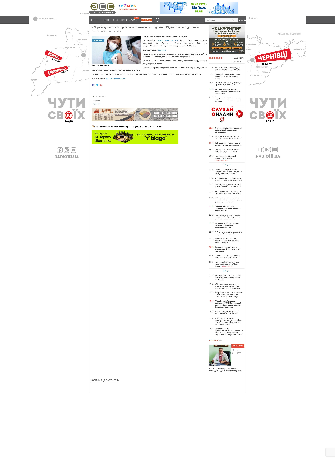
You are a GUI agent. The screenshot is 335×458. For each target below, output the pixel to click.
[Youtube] (128, 5)
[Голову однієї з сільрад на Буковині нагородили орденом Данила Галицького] (220, 355)
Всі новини (213, 340)
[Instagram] (125, 5)
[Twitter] (122, 5)
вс (107, 78)
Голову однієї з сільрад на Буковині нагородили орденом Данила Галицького (225, 369)
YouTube (162, 50)
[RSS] (135, 5)
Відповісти (96, 104)
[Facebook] (119, 5)
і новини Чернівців (116, 78)
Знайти (233, 20)
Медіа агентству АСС (168, 40)
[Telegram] (132, 5)
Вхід (241, 19)
